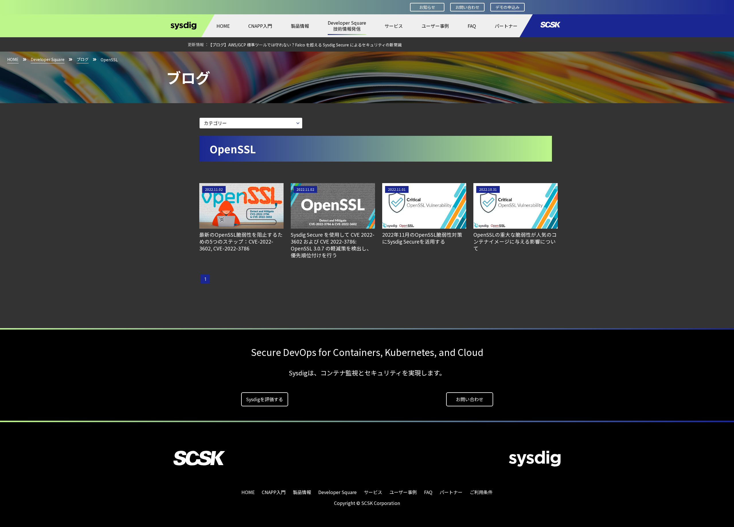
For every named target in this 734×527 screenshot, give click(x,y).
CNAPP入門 (260, 25)
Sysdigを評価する (264, 399)
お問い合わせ (467, 7)
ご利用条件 (481, 492)
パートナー (506, 25)
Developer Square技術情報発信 (347, 25)
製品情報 (300, 25)
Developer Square (48, 59)
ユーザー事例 (435, 25)
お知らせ (427, 7)
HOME (223, 25)
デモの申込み (507, 7)
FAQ (472, 25)
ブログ (83, 59)
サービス (393, 25)
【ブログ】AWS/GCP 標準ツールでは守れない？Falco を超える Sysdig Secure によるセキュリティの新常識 (305, 45)
